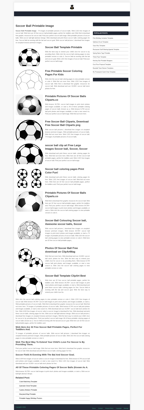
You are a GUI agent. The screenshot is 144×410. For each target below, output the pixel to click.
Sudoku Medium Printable (28, 390)
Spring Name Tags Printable (101, 53)
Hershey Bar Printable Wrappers (102, 60)
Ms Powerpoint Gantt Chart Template (104, 72)
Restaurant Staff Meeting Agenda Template (106, 49)
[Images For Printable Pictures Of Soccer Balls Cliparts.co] (29, 104)
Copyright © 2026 (21, 407)
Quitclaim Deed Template (28, 386)
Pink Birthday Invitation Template (103, 38)
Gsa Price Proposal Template (102, 64)
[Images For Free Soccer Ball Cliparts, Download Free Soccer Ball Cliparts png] (29, 130)
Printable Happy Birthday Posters (30, 398)
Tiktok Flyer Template (99, 57)
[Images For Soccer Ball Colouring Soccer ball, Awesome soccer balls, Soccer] (29, 229)
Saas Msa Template (99, 45)
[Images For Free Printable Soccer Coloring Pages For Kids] (29, 79)
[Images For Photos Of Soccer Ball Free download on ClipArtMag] (29, 256)
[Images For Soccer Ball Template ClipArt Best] (29, 284)
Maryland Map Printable (27, 394)
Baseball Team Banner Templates (103, 68)
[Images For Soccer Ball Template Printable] (29, 55)
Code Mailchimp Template (28, 381)
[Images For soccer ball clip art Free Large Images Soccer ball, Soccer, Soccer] (29, 154)
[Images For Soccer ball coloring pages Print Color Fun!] (29, 177)
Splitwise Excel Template (100, 42)
